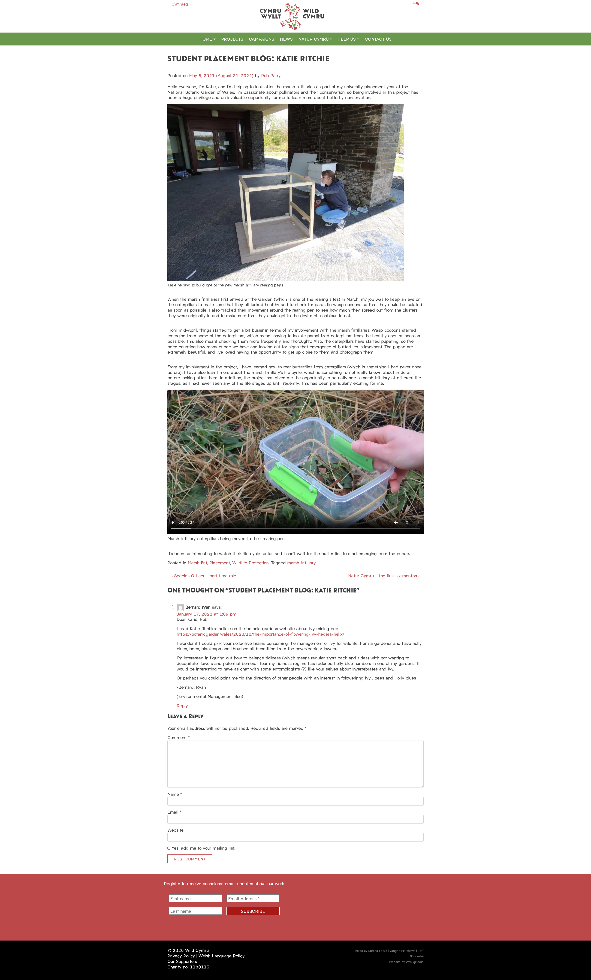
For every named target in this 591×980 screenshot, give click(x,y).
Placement (219, 562)
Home (205, 39)
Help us (347, 39)
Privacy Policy (181, 956)
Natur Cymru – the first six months (383, 575)
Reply (182, 705)
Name (174, 794)
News (286, 39)
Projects (232, 39)
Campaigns (261, 39)
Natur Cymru (313, 39)
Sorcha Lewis (377, 950)
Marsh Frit (197, 562)
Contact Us (378, 39)
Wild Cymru (197, 950)
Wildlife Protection (250, 562)
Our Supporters (182, 961)
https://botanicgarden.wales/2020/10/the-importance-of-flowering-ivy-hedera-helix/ (260, 634)
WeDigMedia (415, 961)
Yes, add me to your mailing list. (202, 848)
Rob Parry (271, 75)
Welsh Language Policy (222, 956)
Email (174, 812)
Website (175, 830)
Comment (178, 737)
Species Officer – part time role (204, 575)
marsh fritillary (301, 562)
